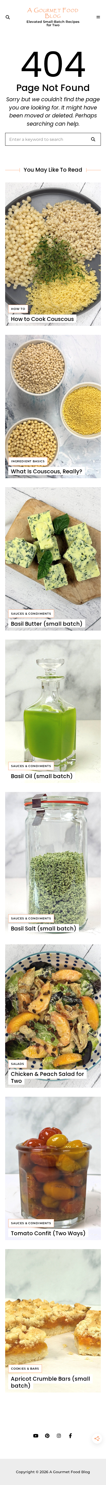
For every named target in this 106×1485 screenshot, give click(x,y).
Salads (17, 1064)
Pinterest (47, 1436)
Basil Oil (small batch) (42, 776)
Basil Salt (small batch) (43, 928)
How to (18, 309)
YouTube (35, 1436)
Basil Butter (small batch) (47, 624)
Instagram (59, 1436)
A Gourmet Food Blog (52, 13)
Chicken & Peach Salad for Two (47, 1077)
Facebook (70, 1436)
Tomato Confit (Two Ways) (48, 1233)
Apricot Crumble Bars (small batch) (50, 1382)
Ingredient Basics (28, 461)
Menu (98, 17)
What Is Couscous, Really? (46, 471)
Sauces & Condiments (31, 613)
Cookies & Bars (25, 1368)
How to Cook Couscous (42, 319)
